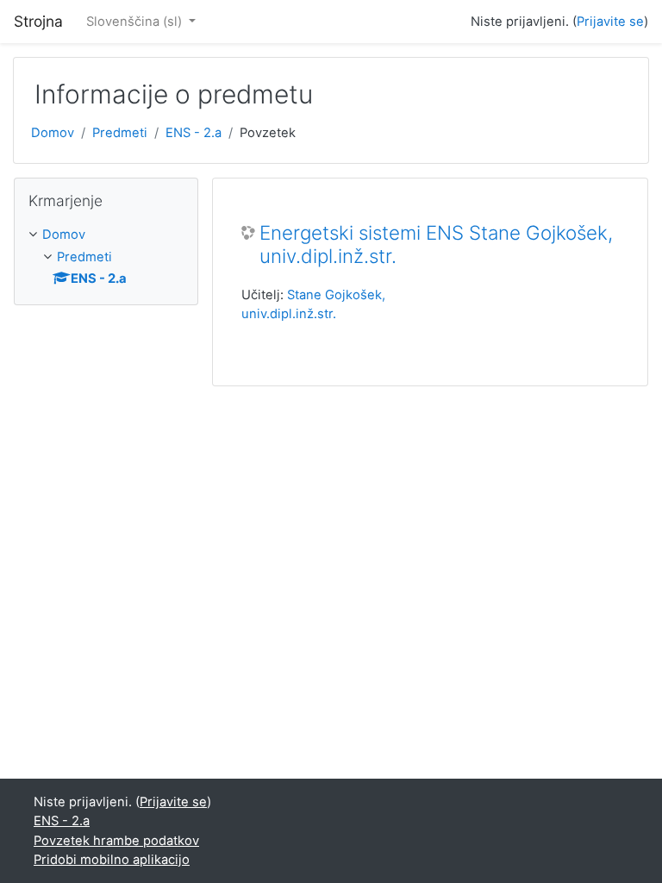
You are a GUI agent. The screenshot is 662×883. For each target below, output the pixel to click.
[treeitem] (106, 234)
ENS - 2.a (194, 133)
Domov (52, 133)
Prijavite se (610, 21)
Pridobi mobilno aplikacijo (112, 859)
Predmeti (119, 133)
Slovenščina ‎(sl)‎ (135, 21)
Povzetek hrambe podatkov (116, 841)
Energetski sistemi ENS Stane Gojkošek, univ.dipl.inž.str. (436, 244)
